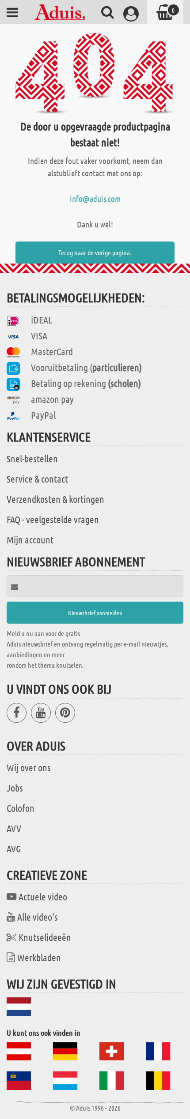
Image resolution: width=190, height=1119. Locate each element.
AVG (14, 848)
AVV (14, 828)
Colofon (20, 808)
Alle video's (37, 916)
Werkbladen (39, 957)
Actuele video (43, 896)
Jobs (15, 787)
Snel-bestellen (32, 458)
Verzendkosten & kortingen (55, 499)
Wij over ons (29, 767)
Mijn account (30, 539)
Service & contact (37, 478)
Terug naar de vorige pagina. (95, 252)
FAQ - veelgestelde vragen (53, 519)
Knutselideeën (45, 937)
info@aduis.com (95, 198)
